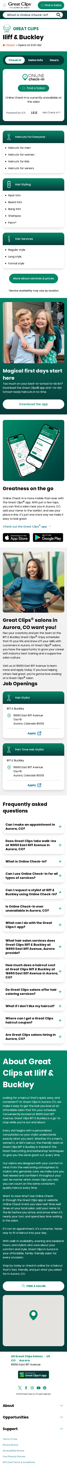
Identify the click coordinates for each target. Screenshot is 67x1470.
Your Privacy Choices (14, 1456)
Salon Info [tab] (35, 60)
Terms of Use (10, 1439)
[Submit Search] (59, 15)
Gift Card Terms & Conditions (19, 1462)
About (8, 1405)
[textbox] (33, 374)
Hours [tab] (54, 60)
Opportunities (16, 1417)
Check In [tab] (15, 60)
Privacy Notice (10, 1444)
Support (10, 1428)
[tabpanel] (33, 95)
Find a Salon (36, 88)
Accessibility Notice (13, 1450)
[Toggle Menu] (4, 5)
